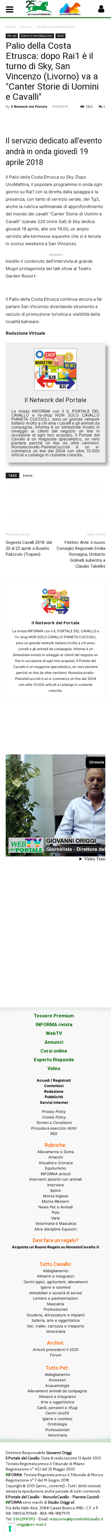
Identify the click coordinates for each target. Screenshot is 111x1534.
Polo (55, 1212)
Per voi (26, 26)
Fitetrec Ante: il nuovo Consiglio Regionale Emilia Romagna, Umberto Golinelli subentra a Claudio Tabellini (81, 554)
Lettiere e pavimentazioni (55, 1298)
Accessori (57, 1380)
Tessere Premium (54, 1016)
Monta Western (55, 1201)
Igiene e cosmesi (56, 1287)
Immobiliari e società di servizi (55, 1293)
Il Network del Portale (29, 106)
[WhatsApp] (50, 119)
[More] (90, 119)
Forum (55, 1355)
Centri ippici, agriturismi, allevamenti (56, 1282)
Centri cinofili (57, 1413)
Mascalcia (55, 1304)
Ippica (55, 1190)
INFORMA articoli (56, 1174)
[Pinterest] (37, 119)
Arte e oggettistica (57, 1402)
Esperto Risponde (54, 1059)
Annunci (54, 1042)
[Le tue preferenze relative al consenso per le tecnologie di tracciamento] (10, 1528)
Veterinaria (55, 1331)
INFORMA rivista (54, 1024)
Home (11, 26)
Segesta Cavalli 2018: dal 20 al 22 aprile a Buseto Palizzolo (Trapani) (29, 548)
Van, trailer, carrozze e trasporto (55, 1326)
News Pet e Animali (55, 1207)
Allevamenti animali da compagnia (57, 1391)
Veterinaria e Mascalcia (55, 1223)
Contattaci (54, 1085)
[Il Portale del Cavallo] (41, 8)
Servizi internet (54, 1102)
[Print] (77, 119)
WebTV (54, 1033)
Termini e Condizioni (54, 1122)
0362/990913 (24, 1519)
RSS (53, 1133)
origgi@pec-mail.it (31, 1524)
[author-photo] (55, 614)
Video (54, 1068)
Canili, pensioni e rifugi (57, 1407)
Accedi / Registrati (54, 1080)
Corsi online (53, 1051)
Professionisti (56, 1309)
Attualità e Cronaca (56, 1162)
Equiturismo (55, 1168)
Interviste (55, 1185)
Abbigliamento (55, 1270)
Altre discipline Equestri (55, 1229)
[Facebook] (11, 119)
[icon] (101, 10)
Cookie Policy (54, 1117)
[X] (24, 119)
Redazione (53, 1091)
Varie (60, 36)
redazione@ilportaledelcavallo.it (76, 1519)
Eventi (27, 475)
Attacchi (55, 1157)
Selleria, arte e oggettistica (55, 1320)
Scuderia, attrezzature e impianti (56, 1315)
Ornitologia (57, 1424)
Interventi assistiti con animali (55, 1179)
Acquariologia (57, 1385)
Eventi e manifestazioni (56, 26)
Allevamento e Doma (55, 1151)
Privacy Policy (54, 1111)
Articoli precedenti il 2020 (56, 1349)
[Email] (63, 119)
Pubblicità (54, 1096)
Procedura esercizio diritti (54, 1128)
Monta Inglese (55, 1196)
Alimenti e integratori (55, 1276)
